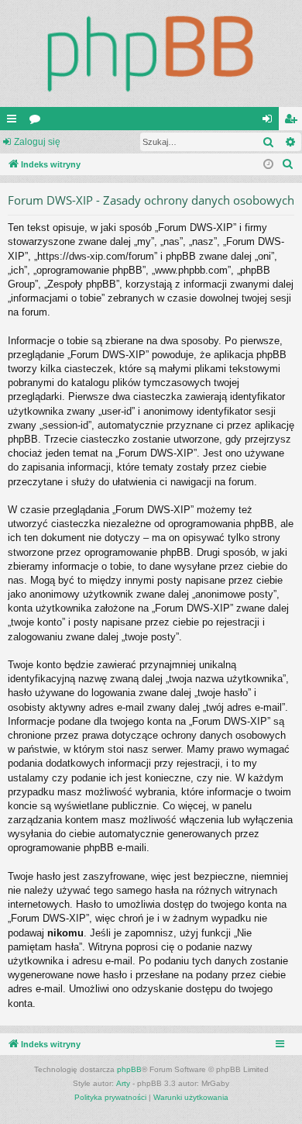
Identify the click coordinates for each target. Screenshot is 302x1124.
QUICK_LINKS (14, 121)
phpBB (129, 1069)
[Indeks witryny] (151, 53)
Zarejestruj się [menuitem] (293, 121)
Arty (123, 1083)
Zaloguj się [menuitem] (270, 121)
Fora (37, 121)
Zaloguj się (37, 141)
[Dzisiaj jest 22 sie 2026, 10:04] (268, 165)
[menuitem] (288, 164)
